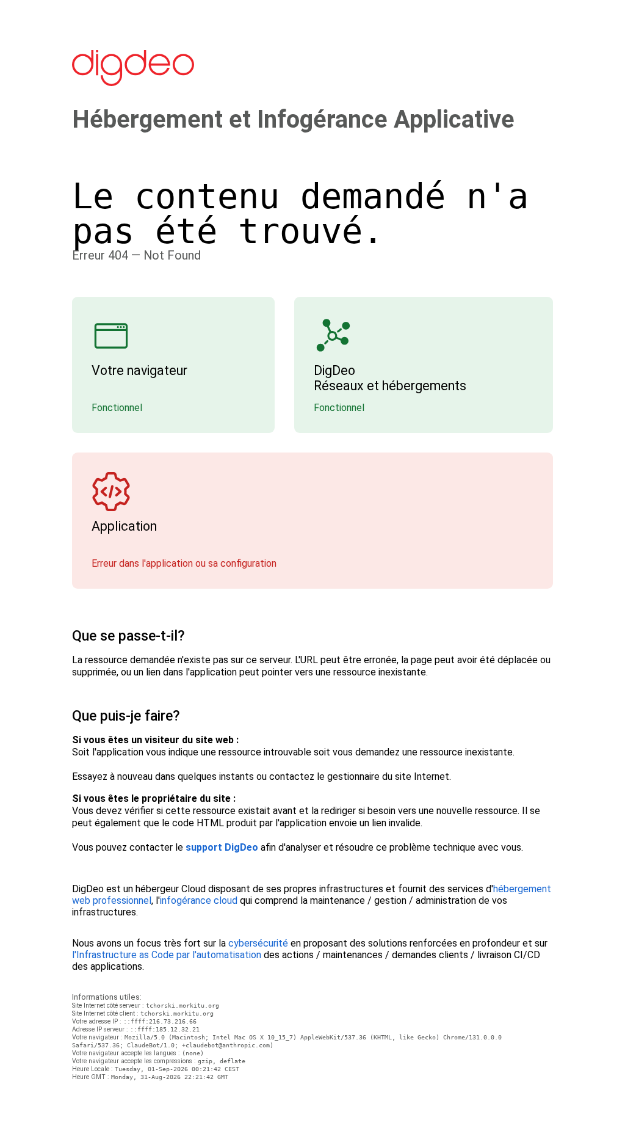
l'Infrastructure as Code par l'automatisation (166, 955)
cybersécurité (258, 943)
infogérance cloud (198, 900)
